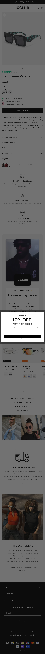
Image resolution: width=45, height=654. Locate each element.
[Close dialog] (42, 314)
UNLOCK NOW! (22, 336)
